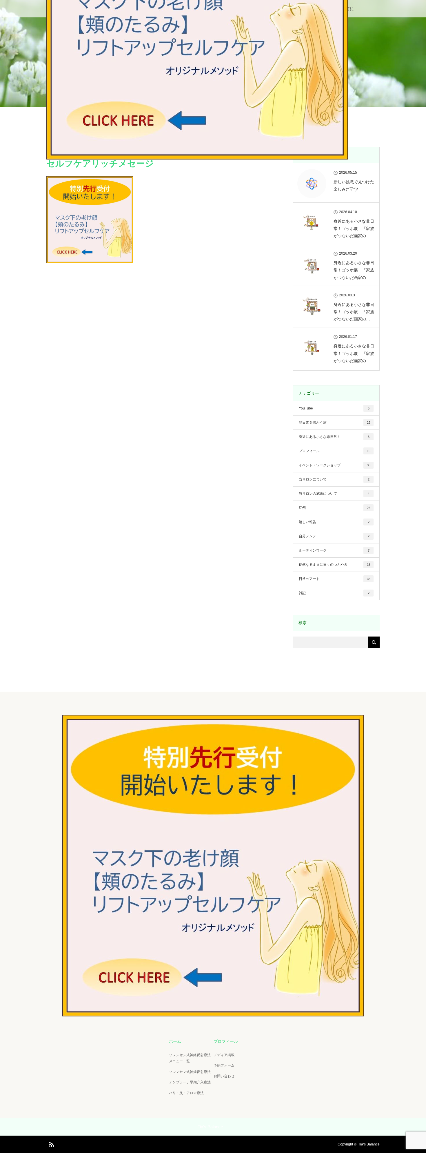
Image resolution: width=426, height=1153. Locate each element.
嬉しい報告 (334, 522)
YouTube (334, 408)
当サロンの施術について (334, 494)
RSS (50, 1143)
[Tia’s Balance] (213, 1011)
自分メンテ (334, 536)
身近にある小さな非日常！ (334, 437)
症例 (334, 508)
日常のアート (334, 579)
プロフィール (334, 451)
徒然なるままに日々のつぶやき (334, 565)
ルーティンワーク (334, 550)
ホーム (175, 1041)
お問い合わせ (224, 1076)
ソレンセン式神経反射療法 (190, 1072)
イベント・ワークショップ (334, 465)
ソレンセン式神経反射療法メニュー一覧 (190, 1058)
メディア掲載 (224, 1055)
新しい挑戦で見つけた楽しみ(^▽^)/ (354, 185)
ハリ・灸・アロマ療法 (186, 1093)
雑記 (334, 593)
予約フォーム (224, 1065)
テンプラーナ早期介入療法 (190, 1082)
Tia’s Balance (369, 1144)
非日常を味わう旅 (334, 422)
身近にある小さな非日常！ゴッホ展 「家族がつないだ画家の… (354, 228)
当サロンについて (334, 479)
